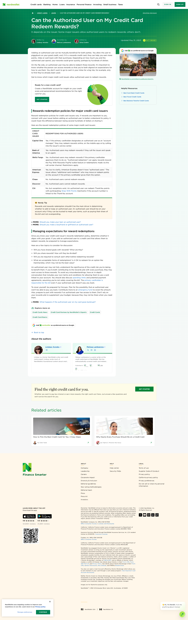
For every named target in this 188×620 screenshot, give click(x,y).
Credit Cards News (40, 312)
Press (83, 493)
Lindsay (52, 347)
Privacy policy (144, 474)
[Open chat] (182, 614)
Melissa (95, 347)
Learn (53, 13)
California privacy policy (148, 477)
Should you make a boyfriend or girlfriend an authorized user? (66, 225)
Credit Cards (42, 13)
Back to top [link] (39, 332)
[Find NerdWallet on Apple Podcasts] (152, 515)
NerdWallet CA (108, 609)
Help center (114, 468)
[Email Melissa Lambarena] (91, 350)
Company (84, 468)
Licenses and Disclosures (106, 523)
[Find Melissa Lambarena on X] (88, 350)
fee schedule (102, 565)
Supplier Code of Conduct (149, 471)
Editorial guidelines (88, 484)
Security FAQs (115, 471)
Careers (84, 474)
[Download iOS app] (29, 516)
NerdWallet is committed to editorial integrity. (137, 79)
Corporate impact (88, 477)
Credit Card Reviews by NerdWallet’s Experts (68, 312)
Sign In (167, 4)
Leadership (85, 471)
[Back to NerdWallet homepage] (32, 13)
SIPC (109, 560)
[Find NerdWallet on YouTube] (144, 515)
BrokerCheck (119, 565)
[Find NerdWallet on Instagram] (148, 515)
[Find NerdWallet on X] (140, 515)
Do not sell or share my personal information (151, 485)
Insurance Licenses (101, 534)
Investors (84, 499)
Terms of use (144, 468)
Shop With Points (69, 191)
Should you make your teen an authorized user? (60, 222)
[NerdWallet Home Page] (11, 4)
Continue (43, 612)
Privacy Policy (97, 564)
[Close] (185, 602)
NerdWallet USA (90, 609)
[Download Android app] (45, 516)
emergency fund (85, 290)
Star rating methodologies (91, 487)
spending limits (79, 278)
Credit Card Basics (40, 317)
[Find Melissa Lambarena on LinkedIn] (95, 350)
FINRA (105, 560)
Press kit (84, 496)
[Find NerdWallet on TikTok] (157, 515)
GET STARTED (144, 389)
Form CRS (126, 562)
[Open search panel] (158, 4)
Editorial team (86, 490)
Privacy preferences (146, 480)
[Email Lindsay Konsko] (46, 350)
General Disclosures (90, 565)
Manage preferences (24, 612)
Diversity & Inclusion (89, 480)
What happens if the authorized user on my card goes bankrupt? (68, 302)
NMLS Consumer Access (89, 523)
